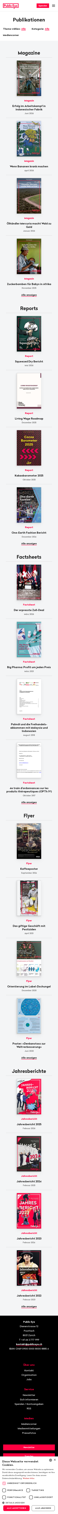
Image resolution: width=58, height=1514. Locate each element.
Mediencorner (11, 35)
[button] (29, 1502)
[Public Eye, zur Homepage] (11, 5)
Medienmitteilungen (29, 1428)
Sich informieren (29, 1399)
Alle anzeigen (29, 294)
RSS (29, 1408)
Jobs (29, 1379)
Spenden (43, 5)
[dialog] (29, 1485)
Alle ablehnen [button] (43, 1508)
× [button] (55, 1460)
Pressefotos (29, 1432)
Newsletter (29, 1395)
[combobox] (50, 1460)
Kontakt (29, 1370)
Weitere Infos (29, 1478)
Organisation (29, 1374)
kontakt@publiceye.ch (29, 1344)
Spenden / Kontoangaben (29, 1403)
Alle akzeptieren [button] (16, 1508)
